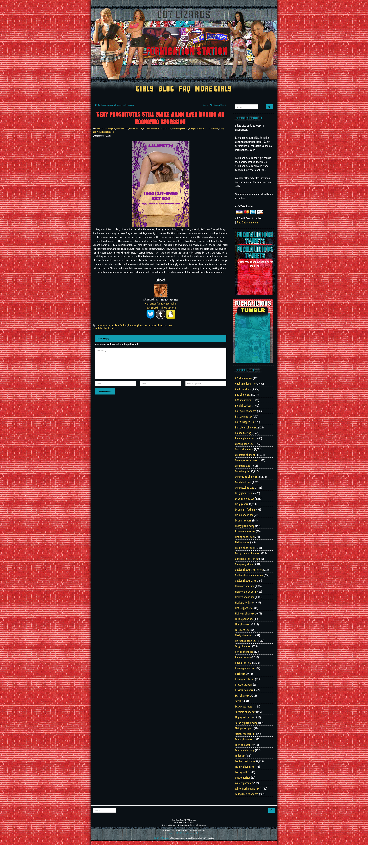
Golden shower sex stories (249, 569)
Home (170, 833)
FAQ (184, 89)
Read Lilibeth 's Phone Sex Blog (161, 307)
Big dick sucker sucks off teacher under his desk (116, 105)
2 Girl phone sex (243, 378)
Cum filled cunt (122, 128)
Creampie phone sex (246, 454)
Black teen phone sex (246, 427)
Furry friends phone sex (248, 553)
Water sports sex (244, 783)
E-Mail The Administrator (162, 838)
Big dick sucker (243, 405)
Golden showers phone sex (249, 575)
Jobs (198, 833)
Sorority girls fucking (246, 722)
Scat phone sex (243, 695)
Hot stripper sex (243, 608)
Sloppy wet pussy (244, 717)
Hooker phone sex (244, 597)
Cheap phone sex (244, 443)
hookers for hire (119, 325)
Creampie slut (242, 465)
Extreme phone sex (245, 531)
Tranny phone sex (244, 766)
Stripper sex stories (245, 733)
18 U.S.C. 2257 (177, 833)
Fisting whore (242, 542)
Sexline (239, 701)
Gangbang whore (244, 564)
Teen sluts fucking (244, 750)
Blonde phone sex (244, 438)
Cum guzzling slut (244, 487)
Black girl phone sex (245, 411)
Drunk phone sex (244, 515)
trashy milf (109, 328)
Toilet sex (240, 755)
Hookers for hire (135, 128)
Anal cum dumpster (245, 383)
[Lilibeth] (160, 290)
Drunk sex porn (243, 520)
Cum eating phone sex (247, 476)
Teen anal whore (244, 744)
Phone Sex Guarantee (189, 833)
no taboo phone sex (157, 325)
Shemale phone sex (245, 712)
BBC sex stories (243, 400)
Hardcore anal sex (244, 586)
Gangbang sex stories (246, 558)
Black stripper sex (244, 422)
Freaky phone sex (244, 547)
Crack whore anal (244, 449)
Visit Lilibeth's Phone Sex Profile (160, 303)
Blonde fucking (243, 433)
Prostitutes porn (243, 684)
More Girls (213, 89)
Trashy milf (241, 772)
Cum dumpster (109, 128)
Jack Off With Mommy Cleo (213, 105)
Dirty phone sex (243, 493)
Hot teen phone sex (151, 128)
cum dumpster (103, 325)
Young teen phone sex (105, 131)
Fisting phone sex (244, 536)
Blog (166, 89)
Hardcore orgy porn (245, 591)
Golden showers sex (245, 580)
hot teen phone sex (137, 325)
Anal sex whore (243, 389)
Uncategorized (242, 777)
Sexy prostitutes (195, 128)
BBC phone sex (243, 394)
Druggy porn (242, 504)
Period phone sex (244, 651)
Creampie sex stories (246, 460)
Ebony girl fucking (244, 526)
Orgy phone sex (243, 646)
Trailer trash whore (210, 128)
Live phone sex (165, 128)
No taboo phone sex (180, 128)
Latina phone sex (244, 619)
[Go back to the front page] (184, 44)
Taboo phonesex (243, 739)
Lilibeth (98, 128)
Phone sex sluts (243, 662)
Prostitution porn (244, 690)
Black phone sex (243, 416)
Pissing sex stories (244, 679)
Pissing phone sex (244, 668)
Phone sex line (243, 657)
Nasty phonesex (243, 635)
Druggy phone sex (244, 498)
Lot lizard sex (242, 629)
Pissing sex (241, 673)
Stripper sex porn (244, 728)
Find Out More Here (247, 222)
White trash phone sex (247, 788)
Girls (145, 89)
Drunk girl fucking (245, 509)
